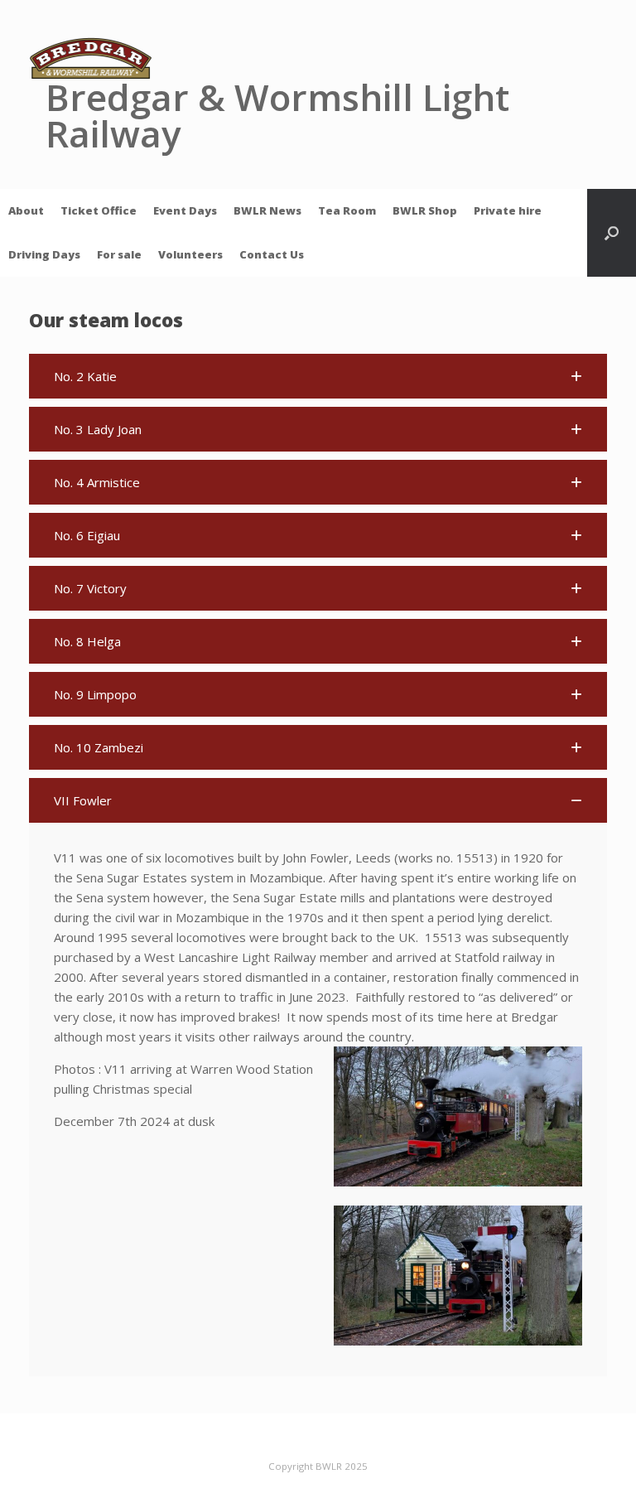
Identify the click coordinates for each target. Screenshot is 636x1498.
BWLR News (267, 210)
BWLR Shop (425, 210)
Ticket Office (98, 210)
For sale (119, 254)
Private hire (508, 210)
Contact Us (271, 254)
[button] (611, 233)
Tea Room (347, 210)
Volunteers (190, 254)
